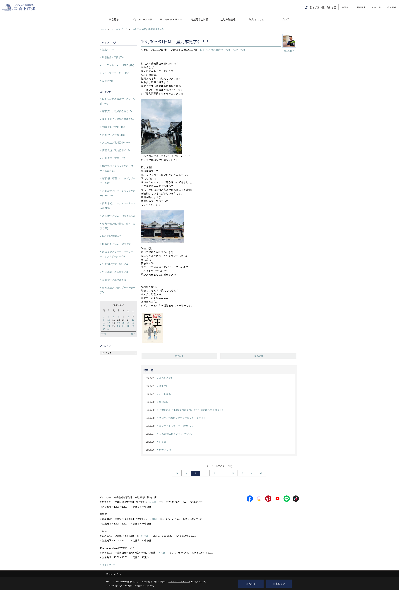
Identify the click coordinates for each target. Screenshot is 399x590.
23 (104, 326)
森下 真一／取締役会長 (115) (117, 111)
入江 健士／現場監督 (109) (116, 142)
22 (133, 323)
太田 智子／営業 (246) (113, 134)
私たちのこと (256, 19)
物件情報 (391, 7)
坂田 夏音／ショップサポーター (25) (117, 290)
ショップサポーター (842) (115, 73)
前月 (103, 334)
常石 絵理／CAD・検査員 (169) (118, 216)
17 (108, 323)
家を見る (114, 19)
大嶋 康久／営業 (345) (113, 127)
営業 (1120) (108, 49)
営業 (242, 50)
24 (108, 326)
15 (133, 320)
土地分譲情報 (228, 19)
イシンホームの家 (142, 19)
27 (123, 326)
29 (133, 326)
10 (108, 320)
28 (128, 326)
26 (118, 326)
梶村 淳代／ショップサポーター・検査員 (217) (116, 168)
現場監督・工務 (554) (113, 57)
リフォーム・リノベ (171, 19)
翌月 (133, 334)
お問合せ (346, 7)
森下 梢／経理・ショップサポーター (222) (117, 180)
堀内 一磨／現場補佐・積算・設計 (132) (117, 226)
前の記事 (179, 356)
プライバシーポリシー (178, 581)
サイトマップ (108, 565)
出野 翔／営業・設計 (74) (115, 264)
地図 (154, 502)
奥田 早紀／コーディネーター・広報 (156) (117, 205)
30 (104, 329)
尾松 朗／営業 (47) (111, 236)
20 (123, 323)
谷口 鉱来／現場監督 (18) (115, 272)
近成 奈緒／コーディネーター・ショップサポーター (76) (117, 254)
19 (118, 323)
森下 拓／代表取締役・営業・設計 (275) (117, 101)
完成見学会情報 (199, 19)
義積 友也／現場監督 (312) (116, 150)
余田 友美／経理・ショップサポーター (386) (117, 193)
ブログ (285, 19)
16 (104, 323)
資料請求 (361, 7)
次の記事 (258, 356)
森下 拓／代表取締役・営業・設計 (219, 50)
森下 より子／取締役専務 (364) (118, 119)
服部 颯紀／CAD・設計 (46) (116, 244)
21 (128, 323)
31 (108, 329)
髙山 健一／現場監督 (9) (114, 279)
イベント (376, 7)
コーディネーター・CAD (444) (118, 65)
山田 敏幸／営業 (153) (113, 158)
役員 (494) (107, 80)
